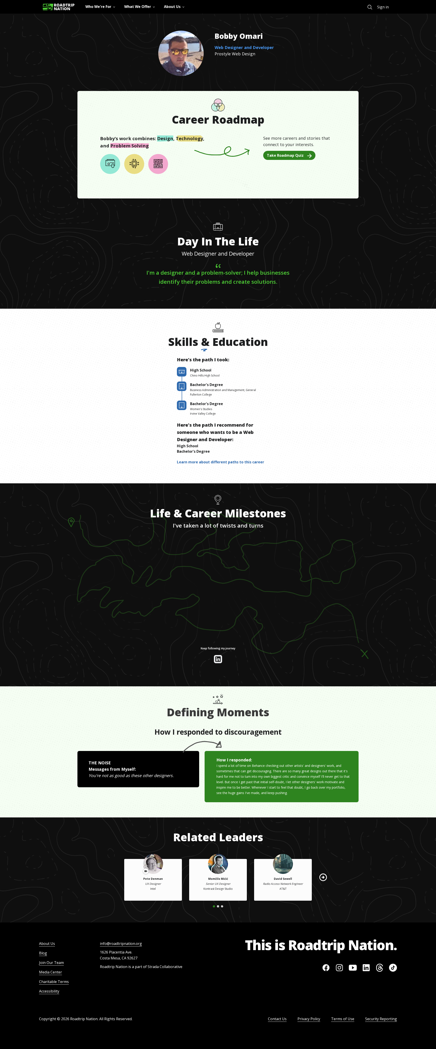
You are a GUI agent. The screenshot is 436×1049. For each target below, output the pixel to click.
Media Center (50, 972)
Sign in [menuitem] (383, 7)
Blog (43, 953)
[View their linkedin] (218, 659)
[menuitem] (370, 7)
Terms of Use (342, 1018)
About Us (47, 943)
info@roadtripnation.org (121, 943)
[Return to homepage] (58, 7)
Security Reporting (381, 1018)
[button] (323, 877)
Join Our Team (51, 962)
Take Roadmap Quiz (285, 155)
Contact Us (277, 1018)
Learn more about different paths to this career (220, 462)
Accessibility (49, 991)
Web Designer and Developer (244, 47)
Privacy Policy (308, 1018)
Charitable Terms (54, 981)
